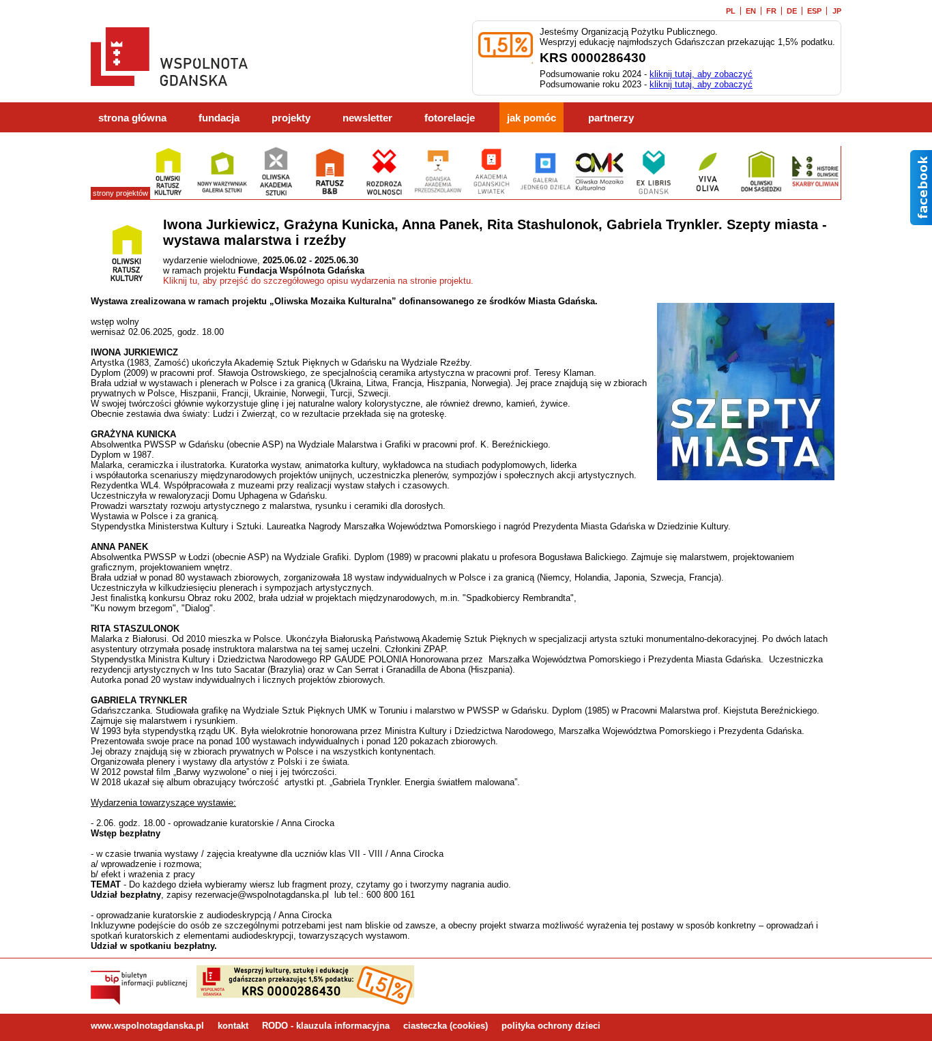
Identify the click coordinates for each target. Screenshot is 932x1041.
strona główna (132, 118)
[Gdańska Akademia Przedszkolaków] (437, 194)
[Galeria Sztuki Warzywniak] (222, 194)
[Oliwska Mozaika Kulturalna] (599, 194)
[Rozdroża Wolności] (383, 194)
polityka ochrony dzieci (550, 1026)
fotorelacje (449, 118)
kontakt (233, 1026)
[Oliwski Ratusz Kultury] (168, 194)
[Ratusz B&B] (329, 194)
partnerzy (611, 118)
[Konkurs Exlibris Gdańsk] (653, 194)
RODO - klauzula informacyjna (326, 1026)
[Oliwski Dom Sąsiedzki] (761, 194)
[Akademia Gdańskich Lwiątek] (491, 194)
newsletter (367, 118)
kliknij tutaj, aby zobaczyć (701, 74)
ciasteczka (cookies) (445, 1026)
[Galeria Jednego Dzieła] (545, 194)
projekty (291, 118)
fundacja (219, 118)
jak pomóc (531, 118)
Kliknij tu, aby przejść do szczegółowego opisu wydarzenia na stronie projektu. (318, 281)
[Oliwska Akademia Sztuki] (276, 194)
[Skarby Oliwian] (815, 194)
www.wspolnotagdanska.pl (147, 1026)
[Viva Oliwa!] (707, 194)
